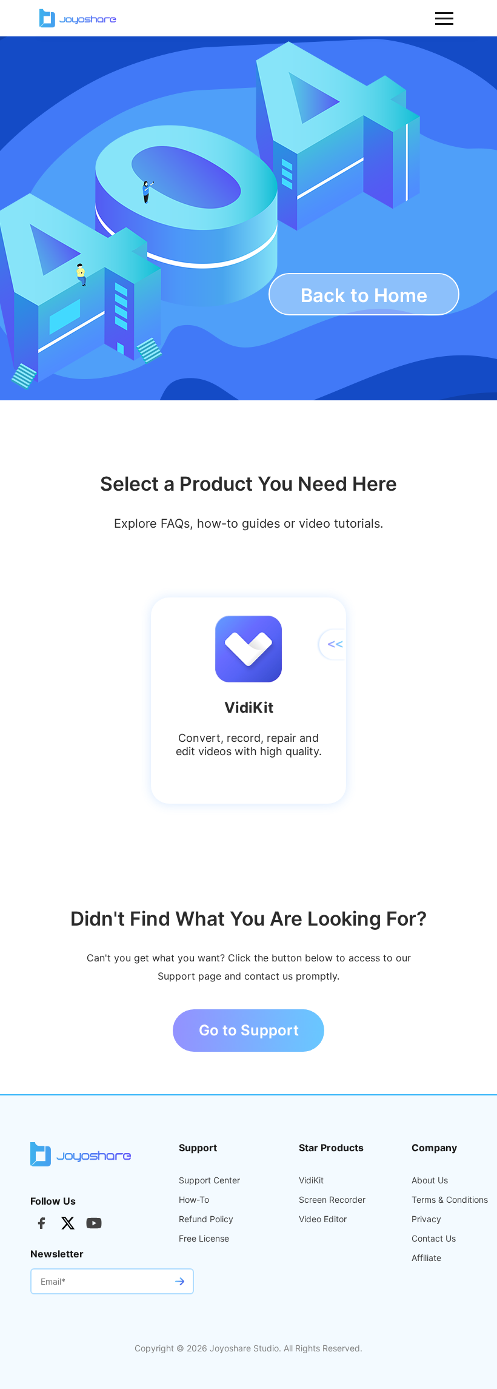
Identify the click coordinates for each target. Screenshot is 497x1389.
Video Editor (323, 1219)
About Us (430, 1180)
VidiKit (311, 1180)
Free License (204, 1238)
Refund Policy (206, 1219)
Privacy (426, 1219)
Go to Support (249, 1030)
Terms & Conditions (450, 1200)
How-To (194, 1200)
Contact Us (434, 1238)
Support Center (209, 1180)
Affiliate (426, 1258)
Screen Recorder (332, 1200)
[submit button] (179, 1281)
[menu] (445, 18)
